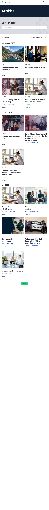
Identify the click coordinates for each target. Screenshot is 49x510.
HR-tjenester (11, 72)
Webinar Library (28, 142)
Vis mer (24, 283)
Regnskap (27, 245)
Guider (3, 243)
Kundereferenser (34, 245)
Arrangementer (5, 72)
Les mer (4, 75)
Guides (7, 243)
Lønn (12, 243)
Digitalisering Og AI (37, 70)
